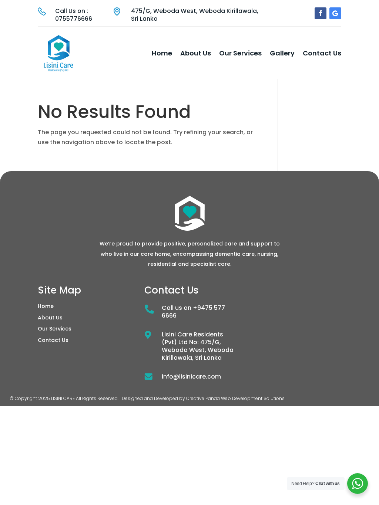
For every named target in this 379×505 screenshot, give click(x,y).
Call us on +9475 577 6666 (193, 312)
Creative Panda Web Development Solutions (235, 398)
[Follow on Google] (335, 13)
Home (162, 53)
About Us (195, 53)
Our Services (240, 53)
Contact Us (322, 53)
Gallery (282, 53)
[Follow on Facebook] (320, 13)
